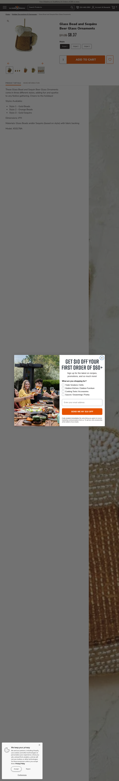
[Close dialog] (102, 358)
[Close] (40, 745)
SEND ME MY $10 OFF (82, 411)
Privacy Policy (20, 764)
